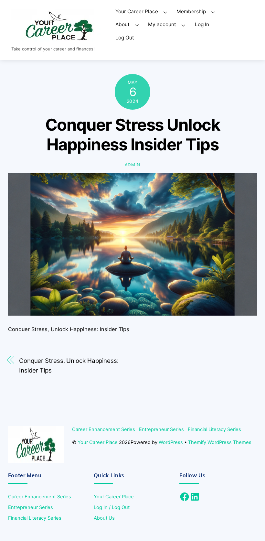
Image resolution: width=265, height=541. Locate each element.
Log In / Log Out (112, 507)
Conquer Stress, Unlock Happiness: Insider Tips (69, 365)
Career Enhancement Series (103, 429)
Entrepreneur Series (161, 429)
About (122, 24)
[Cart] (236, 24)
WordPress (171, 442)
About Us (104, 518)
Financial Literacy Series (214, 429)
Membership (191, 11)
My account (162, 24)
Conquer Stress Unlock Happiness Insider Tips (132, 134)
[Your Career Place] (59, 39)
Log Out (124, 38)
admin (132, 164)
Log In (202, 24)
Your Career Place (136, 11)
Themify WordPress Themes (219, 442)
